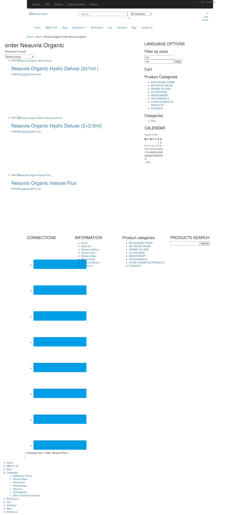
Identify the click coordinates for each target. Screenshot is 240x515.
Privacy (94, 4)
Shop (64, 27)
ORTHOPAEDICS (160, 98)
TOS (47, 4)
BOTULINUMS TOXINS (163, 82)
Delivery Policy (88, 256)
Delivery (58, 4)
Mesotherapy (20, 485)
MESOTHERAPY (159, 95)
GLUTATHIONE (159, 92)
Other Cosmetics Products (26, 495)
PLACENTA (157, 108)
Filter (178, 61)
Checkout (122, 27)
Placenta (17, 488)
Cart (110, 27)
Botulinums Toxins (22, 475)
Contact (36, 4)
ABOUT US (51, 27)
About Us (86, 246)
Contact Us (87, 265)
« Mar (147, 162)
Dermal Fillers (20, 479)
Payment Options (76, 4)
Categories (78, 27)
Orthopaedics (20, 492)
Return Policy (88, 259)
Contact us (146, 27)
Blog (134, 27)
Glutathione (19, 482)
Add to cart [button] (35, 74)
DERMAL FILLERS (160, 88)
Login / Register (207, 1)
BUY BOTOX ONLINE (162, 85)
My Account (97, 27)
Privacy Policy (88, 252)
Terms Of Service (90, 262)
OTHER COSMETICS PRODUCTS (162, 103)
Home (37, 27)
